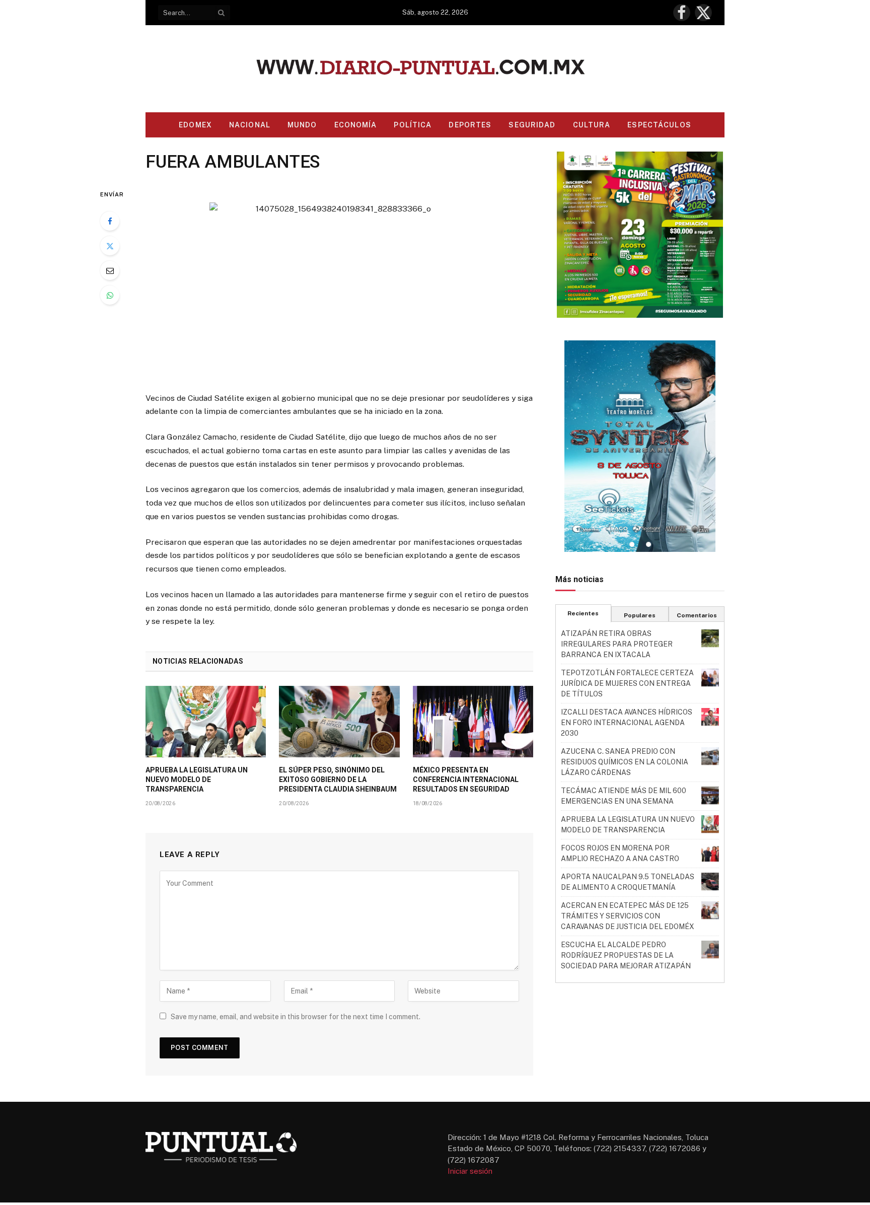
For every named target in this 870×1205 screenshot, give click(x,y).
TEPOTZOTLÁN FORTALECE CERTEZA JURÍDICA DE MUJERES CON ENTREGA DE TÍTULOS (627, 683)
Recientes (583, 613)
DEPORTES (470, 125)
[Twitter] (109, 245)
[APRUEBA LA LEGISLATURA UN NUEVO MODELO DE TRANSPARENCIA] (206, 721)
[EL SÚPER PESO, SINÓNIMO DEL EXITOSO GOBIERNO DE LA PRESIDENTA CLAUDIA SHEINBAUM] (339, 721)
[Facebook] (109, 221)
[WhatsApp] (109, 295)
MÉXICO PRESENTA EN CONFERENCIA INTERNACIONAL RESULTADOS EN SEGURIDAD (466, 779)
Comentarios (697, 615)
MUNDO (302, 125)
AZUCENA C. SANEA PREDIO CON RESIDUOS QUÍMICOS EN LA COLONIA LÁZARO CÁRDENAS (624, 761)
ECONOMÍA (355, 125)
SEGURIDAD (532, 125)
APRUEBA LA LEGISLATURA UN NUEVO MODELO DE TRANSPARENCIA (197, 779)
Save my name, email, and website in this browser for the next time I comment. (295, 1017)
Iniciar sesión (470, 1171)
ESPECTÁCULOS (659, 125)
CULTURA (592, 125)
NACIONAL (249, 125)
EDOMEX (195, 125)
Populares (640, 615)
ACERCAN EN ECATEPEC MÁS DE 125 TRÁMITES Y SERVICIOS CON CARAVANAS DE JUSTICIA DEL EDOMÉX (627, 916)
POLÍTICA (412, 125)
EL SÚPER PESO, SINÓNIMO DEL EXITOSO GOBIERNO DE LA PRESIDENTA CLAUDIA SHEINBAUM (338, 779)
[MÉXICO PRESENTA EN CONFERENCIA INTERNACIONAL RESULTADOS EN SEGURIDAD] (473, 721)
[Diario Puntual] (435, 68)
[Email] (109, 270)
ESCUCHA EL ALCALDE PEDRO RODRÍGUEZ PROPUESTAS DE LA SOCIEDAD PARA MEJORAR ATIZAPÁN (626, 955)
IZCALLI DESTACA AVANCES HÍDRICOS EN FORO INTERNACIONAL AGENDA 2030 (626, 722)
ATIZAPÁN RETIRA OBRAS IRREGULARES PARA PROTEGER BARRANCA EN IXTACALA (617, 644)
